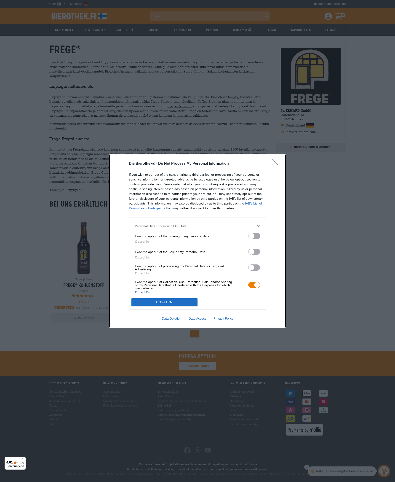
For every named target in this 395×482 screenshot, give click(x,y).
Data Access (197, 318)
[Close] (276, 163)
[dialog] (197, 241)
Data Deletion (171, 318)
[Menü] (23, 459)
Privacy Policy (223, 318)
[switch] (254, 236)
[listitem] (197, 225)
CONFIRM (164, 302)
